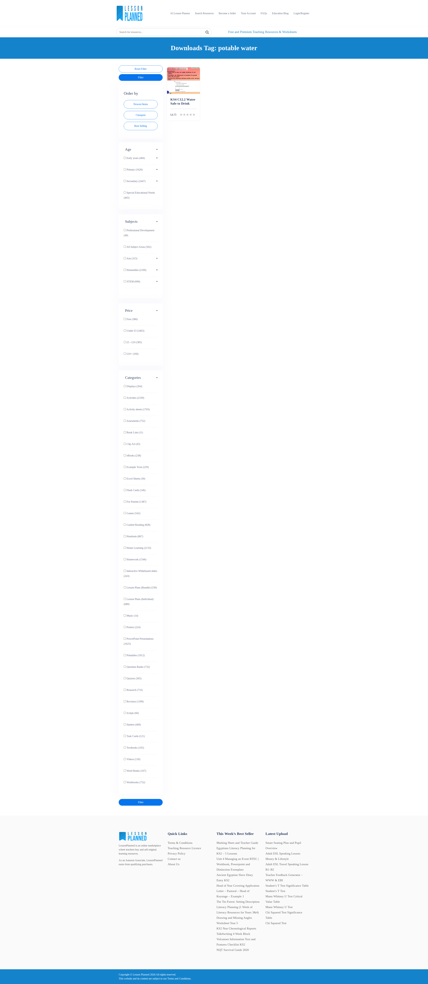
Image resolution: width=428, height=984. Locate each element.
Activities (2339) (135, 397)
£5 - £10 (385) (134, 342)
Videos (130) (133, 759)
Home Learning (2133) (138, 547)
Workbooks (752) (135, 782)
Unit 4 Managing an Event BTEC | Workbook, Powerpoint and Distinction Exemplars (238, 864)
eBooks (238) (133, 455)
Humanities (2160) (136, 270)
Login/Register (301, 13)
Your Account (248, 13)
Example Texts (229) (137, 467)
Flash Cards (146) (135, 490)
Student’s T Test (275, 891)
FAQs (264, 13)
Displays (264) (134, 386)
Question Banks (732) (138, 666)
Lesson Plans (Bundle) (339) (141, 587)
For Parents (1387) (136, 501)
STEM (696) (133, 281)
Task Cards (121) (135, 736)
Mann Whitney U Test (279, 907)
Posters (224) (133, 627)
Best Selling (140, 125)
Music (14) (132, 615)
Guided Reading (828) (138, 524)
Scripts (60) (132, 713)
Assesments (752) (135, 420)
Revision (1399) (135, 701)
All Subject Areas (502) (138, 246)
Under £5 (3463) (135, 330)
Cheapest (140, 115)
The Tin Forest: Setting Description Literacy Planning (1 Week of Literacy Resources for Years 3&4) (238, 907)
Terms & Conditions (180, 842)
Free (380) (132, 319)
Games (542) (133, 513)
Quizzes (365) (133, 678)
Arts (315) (131, 258)
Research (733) (134, 690)
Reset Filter (141, 68)
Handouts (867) (134, 536)
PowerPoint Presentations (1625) (138, 641)
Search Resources (204, 13)
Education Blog (280, 13)
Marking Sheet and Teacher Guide (237, 842)
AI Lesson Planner (180, 13)
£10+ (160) (132, 353)
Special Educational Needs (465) (139, 195)
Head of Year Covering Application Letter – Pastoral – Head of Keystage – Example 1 (238, 891)
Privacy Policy (176, 853)
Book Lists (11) (134, 432)
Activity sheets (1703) (138, 409)
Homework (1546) (136, 559)
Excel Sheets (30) (135, 478)
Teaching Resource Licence (184, 848)
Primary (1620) (134, 169)
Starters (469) (133, 724)
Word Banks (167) (136, 770)
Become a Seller (227, 13)
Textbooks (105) (135, 747)
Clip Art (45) (133, 444)
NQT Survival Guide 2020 (233, 950)
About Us (173, 864)
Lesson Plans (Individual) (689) (138, 602)
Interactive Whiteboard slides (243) (140, 573)
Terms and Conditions (179, 978)
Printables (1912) (135, 655)
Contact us (174, 859)
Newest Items (140, 104)
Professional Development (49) (139, 233)
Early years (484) (135, 158)
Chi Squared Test (275, 923)
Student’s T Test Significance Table (287, 885)
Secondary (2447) (135, 181)
